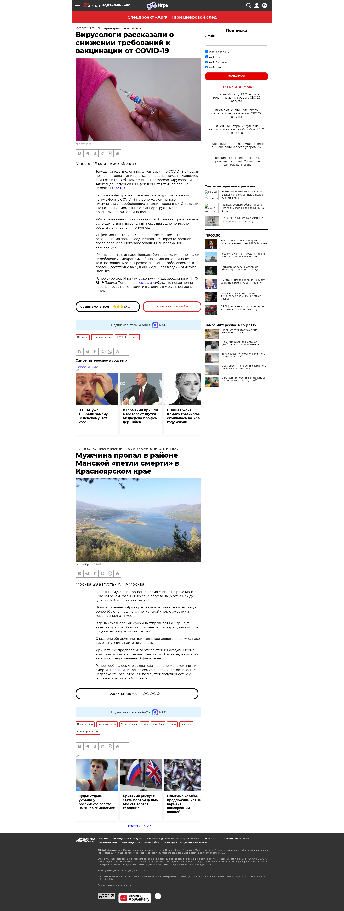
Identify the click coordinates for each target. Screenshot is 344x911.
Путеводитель (131, 842)
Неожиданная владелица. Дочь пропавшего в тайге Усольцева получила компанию (236, 161)
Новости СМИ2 (88, 367)
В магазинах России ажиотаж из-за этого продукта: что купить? (244, 379)
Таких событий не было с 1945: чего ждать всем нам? (243, 355)
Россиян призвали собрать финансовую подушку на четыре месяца (241, 296)
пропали (117, 670)
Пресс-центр (211, 838)
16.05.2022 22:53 (85, 28)
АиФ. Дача (215, 57)
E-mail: (210, 36)
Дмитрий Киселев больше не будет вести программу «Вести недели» (243, 281)
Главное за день (219, 51)
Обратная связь (107, 842)
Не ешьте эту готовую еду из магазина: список (239, 331)
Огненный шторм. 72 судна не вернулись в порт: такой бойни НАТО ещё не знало (236, 129)
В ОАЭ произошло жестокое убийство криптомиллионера (240, 343)
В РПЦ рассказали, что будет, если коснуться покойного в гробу (242, 308)
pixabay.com (83, 143)
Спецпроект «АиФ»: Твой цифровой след (172, 17)
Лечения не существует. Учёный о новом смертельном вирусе (242, 219)
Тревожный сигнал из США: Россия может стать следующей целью (243, 255)
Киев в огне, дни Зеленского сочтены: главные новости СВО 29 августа (236, 113)
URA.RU (118, 188)
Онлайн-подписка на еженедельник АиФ (173, 838)
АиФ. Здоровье (218, 62)
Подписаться (236, 76)
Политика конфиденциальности (115, 885)
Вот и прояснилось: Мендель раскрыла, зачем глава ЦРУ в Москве (244, 242)
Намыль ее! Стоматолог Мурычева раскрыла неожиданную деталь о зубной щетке (243, 194)
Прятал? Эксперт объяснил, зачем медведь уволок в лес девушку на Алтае (243, 208)
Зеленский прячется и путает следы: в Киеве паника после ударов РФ (237, 145)
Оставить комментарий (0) (172, 306)
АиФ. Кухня (216, 67)
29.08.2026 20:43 (86, 448)
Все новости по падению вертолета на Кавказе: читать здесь (244, 367)
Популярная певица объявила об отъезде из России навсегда (240, 268)
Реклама (103, 838)
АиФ (98, 564)
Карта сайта (151, 842)
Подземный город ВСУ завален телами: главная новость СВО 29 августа (236, 98)
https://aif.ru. (109, 879)
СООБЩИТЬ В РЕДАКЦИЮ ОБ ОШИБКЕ (185, 842)
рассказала (142, 283)
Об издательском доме (128, 838)
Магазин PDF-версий (236, 838)
